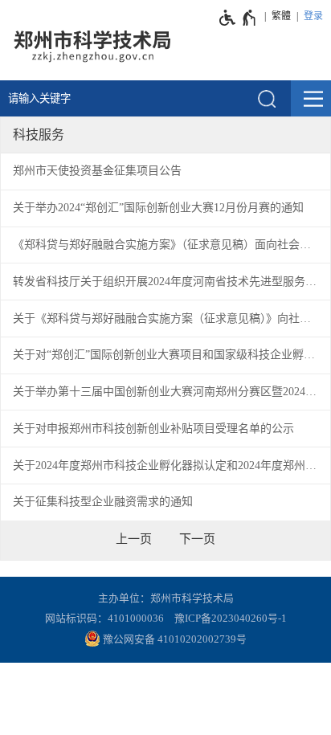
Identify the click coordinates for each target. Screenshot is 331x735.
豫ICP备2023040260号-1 (230, 618)
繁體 (281, 16)
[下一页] (197, 539)
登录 (313, 16)
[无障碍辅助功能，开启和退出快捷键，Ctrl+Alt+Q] (238, 17)
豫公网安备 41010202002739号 (173, 639)
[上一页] (134, 539)
